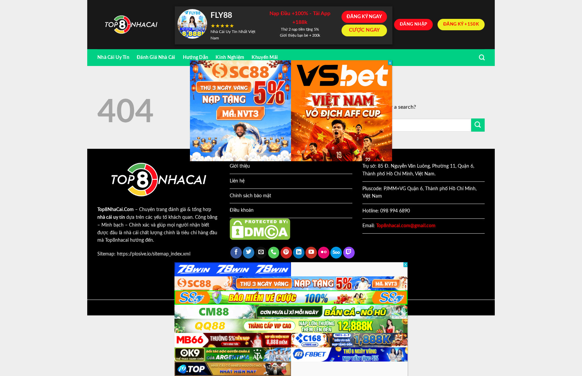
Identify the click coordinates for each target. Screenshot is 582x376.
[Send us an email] (261, 253)
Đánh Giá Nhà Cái (156, 57)
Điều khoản (242, 210)
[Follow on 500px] (336, 253)
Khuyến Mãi (265, 57)
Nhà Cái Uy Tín (113, 57)
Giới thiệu (240, 166)
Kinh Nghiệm (230, 57)
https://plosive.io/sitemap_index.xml (153, 254)
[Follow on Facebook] (236, 253)
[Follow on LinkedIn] (298, 253)
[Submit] (478, 125)
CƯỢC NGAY (364, 30)
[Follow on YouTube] (311, 253)
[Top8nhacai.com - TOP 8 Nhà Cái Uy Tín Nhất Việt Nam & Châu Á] (131, 25)
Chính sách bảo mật (250, 196)
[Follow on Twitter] (248, 253)
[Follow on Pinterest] (286, 253)
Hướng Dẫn (195, 57)
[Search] (482, 58)
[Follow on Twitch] (349, 253)
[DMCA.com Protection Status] (260, 229)
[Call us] (274, 253)
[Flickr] (323, 253)
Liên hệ (237, 181)
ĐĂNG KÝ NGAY (364, 16)
